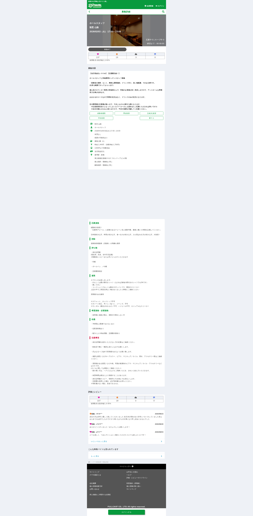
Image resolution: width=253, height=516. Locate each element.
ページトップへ (125, 466)
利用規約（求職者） (133, 483)
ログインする (126, 512)
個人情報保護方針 (96, 486)
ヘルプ (128, 475)
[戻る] (89, 12)
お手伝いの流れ (132, 472)
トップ (92, 462)
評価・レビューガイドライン (137, 478)
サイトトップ (94, 472)
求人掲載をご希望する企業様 (100, 495)
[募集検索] (163, 12)
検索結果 (98, 462)
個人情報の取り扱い (133, 486)
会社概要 (93, 483)
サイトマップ (131, 489)
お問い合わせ (94, 489)
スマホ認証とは (95, 475)
